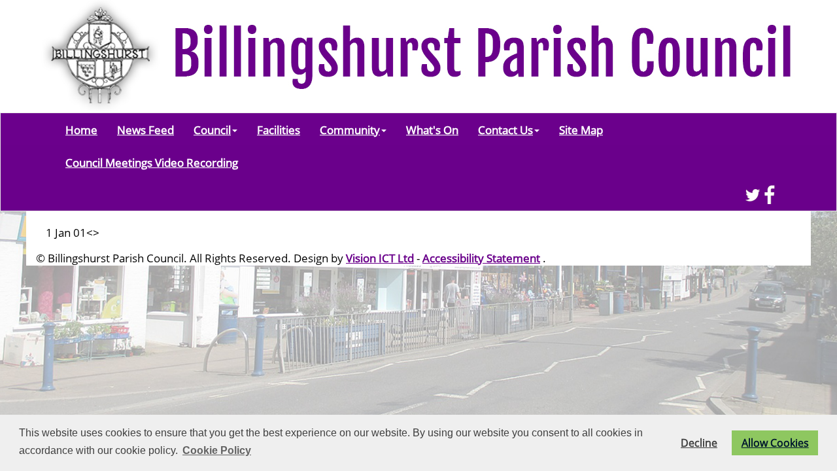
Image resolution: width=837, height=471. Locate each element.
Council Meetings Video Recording (151, 162)
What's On (432, 129)
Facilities (278, 129)
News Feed (145, 129)
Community (350, 129)
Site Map (581, 129)
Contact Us (505, 129)
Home (81, 129)
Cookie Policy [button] (216, 450)
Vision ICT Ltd (380, 258)
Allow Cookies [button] (775, 443)
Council (212, 129)
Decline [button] (699, 443)
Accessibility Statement (481, 258)
